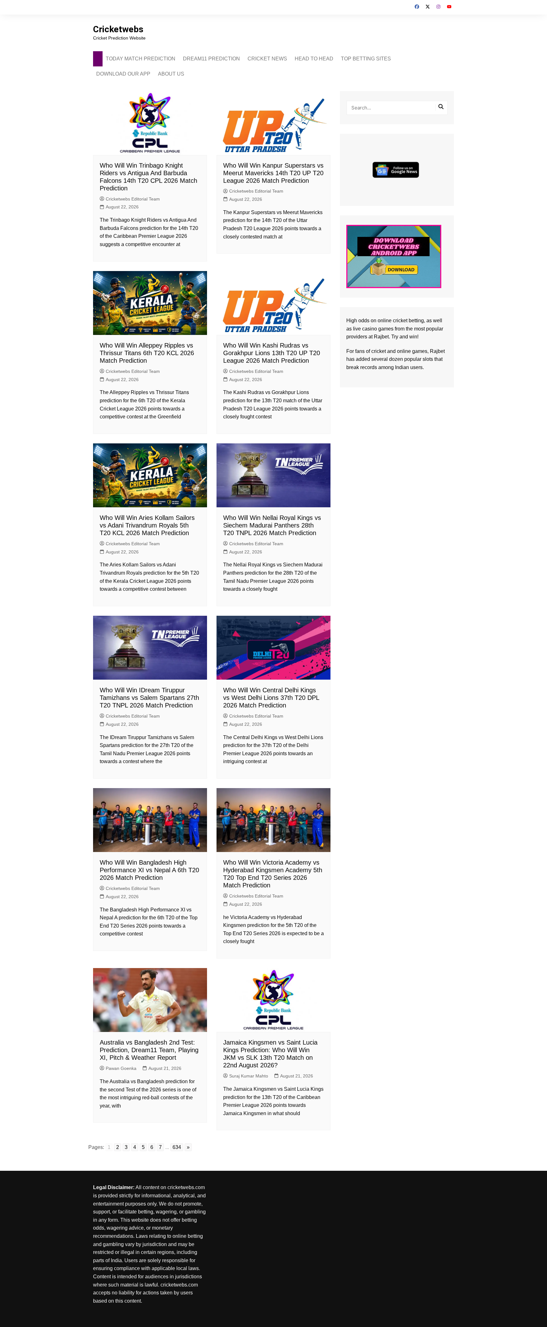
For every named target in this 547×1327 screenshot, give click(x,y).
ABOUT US (171, 74)
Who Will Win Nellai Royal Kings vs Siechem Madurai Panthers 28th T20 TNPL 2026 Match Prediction (272, 525)
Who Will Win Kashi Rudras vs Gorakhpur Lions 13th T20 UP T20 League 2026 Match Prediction (271, 353)
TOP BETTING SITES (366, 58)
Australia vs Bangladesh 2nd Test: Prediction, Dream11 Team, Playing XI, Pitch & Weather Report (149, 1050)
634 (177, 1147)
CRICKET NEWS (267, 58)
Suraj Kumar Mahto (248, 1075)
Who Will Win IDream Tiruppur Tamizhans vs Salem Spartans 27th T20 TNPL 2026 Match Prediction (149, 698)
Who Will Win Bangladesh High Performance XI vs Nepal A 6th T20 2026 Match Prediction (149, 870)
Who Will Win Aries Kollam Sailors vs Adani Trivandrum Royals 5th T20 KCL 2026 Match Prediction (147, 525)
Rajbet (437, 351)
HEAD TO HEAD (314, 58)
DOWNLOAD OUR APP (123, 74)
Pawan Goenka (121, 1068)
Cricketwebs (118, 29)
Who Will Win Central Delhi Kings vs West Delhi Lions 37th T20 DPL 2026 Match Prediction (271, 698)
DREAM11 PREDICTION (211, 58)
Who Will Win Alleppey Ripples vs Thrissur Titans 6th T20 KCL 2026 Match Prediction (147, 353)
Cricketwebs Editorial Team (133, 198)
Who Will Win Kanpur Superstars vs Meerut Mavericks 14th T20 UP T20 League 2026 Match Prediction (273, 173)
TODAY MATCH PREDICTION (140, 58)
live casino (365, 328)
